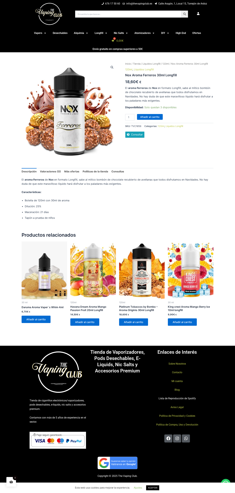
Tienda (137, 63)
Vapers (38, 33)
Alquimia (79, 33)
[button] (112, 67)
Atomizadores (142, 33)
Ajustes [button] (138, 487)
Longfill (99, 33)
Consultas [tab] (117, 171)
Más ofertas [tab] (71, 171)
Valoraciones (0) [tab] (50, 171)
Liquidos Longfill (151, 63)
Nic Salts (119, 33)
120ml (165, 63)
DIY (163, 33)
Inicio (128, 63)
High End (181, 33)
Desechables (60, 33)
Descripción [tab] (29, 171)
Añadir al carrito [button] (36, 319)
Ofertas (196, 33)
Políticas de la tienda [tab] (95, 171)
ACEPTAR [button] (152, 487)
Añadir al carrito (150, 116)
